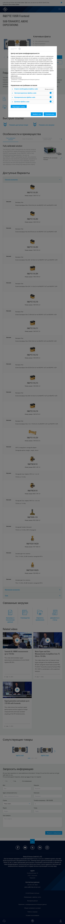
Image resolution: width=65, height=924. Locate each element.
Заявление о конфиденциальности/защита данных (25, 79)
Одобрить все (37, 114)
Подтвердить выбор (19, 106)
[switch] (51, 93)
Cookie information (16, 77)
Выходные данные (16, 81)
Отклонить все (49, 114)
